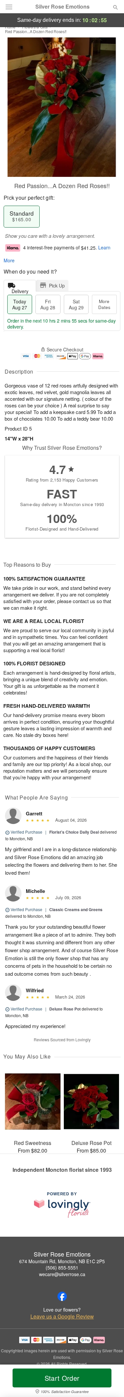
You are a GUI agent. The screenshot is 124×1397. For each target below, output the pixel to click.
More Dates (104, 304)
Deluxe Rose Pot (65, 1009)
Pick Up (57, 285)
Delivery (20, 289)
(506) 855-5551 (62, 1267)
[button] (110, 1382)
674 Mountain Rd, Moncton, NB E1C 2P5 (62, 1261)
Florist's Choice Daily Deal (74, 832)
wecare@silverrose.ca (62, 1274)
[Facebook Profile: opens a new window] (62, 1296)
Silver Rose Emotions (62, 6)
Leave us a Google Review (62, 1316)
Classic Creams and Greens (76, 909)
